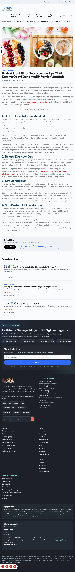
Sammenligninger (7, 437)
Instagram (6, 412)
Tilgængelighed (7, 495)
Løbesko (41, 445)
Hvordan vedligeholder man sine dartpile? (21, 304)
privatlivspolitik (66, 560)
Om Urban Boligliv (45, 406)
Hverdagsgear (44, 21)
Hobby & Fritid (50, 16)
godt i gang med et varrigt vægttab (40, 102)
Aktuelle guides (7, 434)
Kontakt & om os (7, 478)
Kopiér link (53, 247)
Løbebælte (42, 468)
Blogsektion (62, 16)
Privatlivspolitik (7, 481)
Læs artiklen (8, 275)
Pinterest (28, 247)
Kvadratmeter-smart (8, 445)
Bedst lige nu (69, 2)
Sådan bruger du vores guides (11, 492)
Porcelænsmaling (44, 471)
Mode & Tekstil (27, 16)
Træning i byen (43, 439)
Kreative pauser (44, 442)
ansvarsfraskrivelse (16, 562)
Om (70, 16)
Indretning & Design (15, 16)
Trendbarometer (7, 439)
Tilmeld (37, 362)
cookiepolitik (5, 562)
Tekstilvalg (57, 21)
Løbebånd (42, 448)
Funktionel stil (30, 21)
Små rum (18, 21)
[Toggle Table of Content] (47, 109)
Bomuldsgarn (43, 457)
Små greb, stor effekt (9, 451)
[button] (2, 50)
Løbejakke (42, 462)
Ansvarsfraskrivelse (8, 487)
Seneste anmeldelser (57, 2)
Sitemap (4, 498)
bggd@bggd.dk (59, 540)
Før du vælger (6, 448)
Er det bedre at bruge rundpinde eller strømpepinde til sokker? (30, 267)
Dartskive (42, 460)
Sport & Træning (39, 16)
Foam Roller (42, 451)
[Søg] (32, 419)
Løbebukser (42, 465)
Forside (46, 2)
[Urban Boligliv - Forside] (7, 8)
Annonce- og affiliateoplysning (11, 490)
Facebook (10, 247)
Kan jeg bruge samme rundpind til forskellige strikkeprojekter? (30, 287)
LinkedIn (40, 247)
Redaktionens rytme (8, 442)
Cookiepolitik (6, 484)
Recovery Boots (44, 454)
